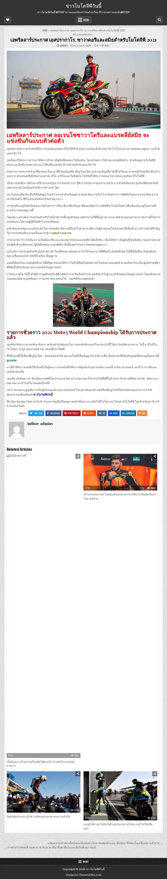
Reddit (90, 413)
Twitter (38, 413)
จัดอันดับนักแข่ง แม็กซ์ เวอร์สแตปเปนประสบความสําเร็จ (38, 816)
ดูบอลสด (11, 360)
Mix (144, 413)
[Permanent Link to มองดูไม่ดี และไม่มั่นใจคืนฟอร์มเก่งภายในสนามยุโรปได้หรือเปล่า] (120, 795)
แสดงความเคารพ (61, 233)
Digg (115, 413)
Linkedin (130, 413)
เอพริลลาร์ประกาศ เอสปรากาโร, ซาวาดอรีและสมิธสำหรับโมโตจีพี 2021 (83, 39)
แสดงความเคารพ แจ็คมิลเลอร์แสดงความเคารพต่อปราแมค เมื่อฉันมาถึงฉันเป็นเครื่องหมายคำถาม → (105, 843)
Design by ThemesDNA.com (83, 875)
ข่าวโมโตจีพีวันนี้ (83, 5)
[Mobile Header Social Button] (7, 19)
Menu (86, 20)
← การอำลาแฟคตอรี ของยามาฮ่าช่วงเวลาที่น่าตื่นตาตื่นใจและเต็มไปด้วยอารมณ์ (50, 847)
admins (64, 45)
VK (104, 413)
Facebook (55, 413)
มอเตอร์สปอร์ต (84, 34)
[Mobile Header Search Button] (159, 19)
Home (45, 30)
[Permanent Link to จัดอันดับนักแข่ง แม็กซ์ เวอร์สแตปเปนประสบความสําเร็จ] (43, 792)
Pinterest (73, 413)
